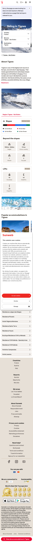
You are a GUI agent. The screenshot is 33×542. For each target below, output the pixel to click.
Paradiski (17, 394)
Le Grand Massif (16, 397)
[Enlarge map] (16, 203)
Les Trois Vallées (16, 391)
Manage (16, 306)
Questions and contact (16, 445)
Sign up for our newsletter (16, 456)
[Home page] (2, 2)
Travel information (17, 453)
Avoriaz (16, 377)
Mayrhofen (16, 380)
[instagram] (16, 463)
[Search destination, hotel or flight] (17, 2)
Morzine (16, 382)
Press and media (16, 414)
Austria (16, 365)
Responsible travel (16, 408)
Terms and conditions (16, 451)
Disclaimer (16, 436)
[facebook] (9, 463)
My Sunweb (16, 448)
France (16, 363)
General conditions (24, 534)
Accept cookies (16, 295)
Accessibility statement (16, 431)
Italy (16, 368)
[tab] (11, 114)
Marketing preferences (16, 433)
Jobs (16, 411)
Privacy (16, 425)
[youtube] (24, 463)
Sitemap (16, 417)
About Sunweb (16, 406)
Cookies (16, 428)
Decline (16, 301)
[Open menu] (30, 2)
